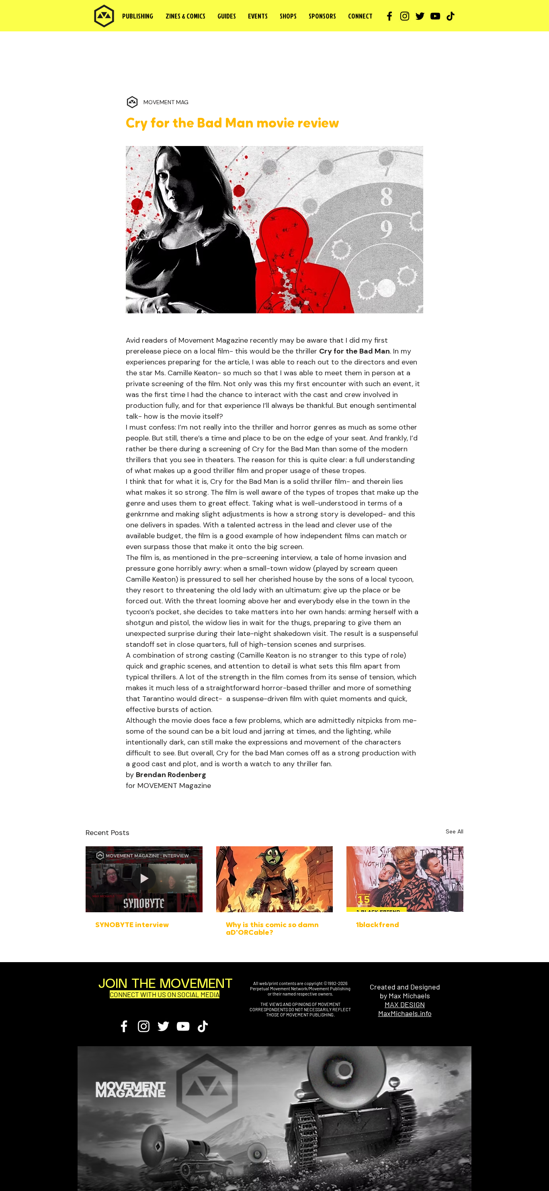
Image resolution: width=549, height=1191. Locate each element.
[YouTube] (435, 16)
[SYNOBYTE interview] (144, 879)
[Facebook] (389, 16)
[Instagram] (405, 16)
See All (454, 831)
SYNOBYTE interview (132, 925)
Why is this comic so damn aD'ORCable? (272, 929)
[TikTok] (451, 16)
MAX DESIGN (405, 1004)
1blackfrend (377, 925)
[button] (185, 16)
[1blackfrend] (404, 879)
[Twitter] (420, 16)
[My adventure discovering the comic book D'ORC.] (274, 879)
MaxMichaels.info (405, 1013)
